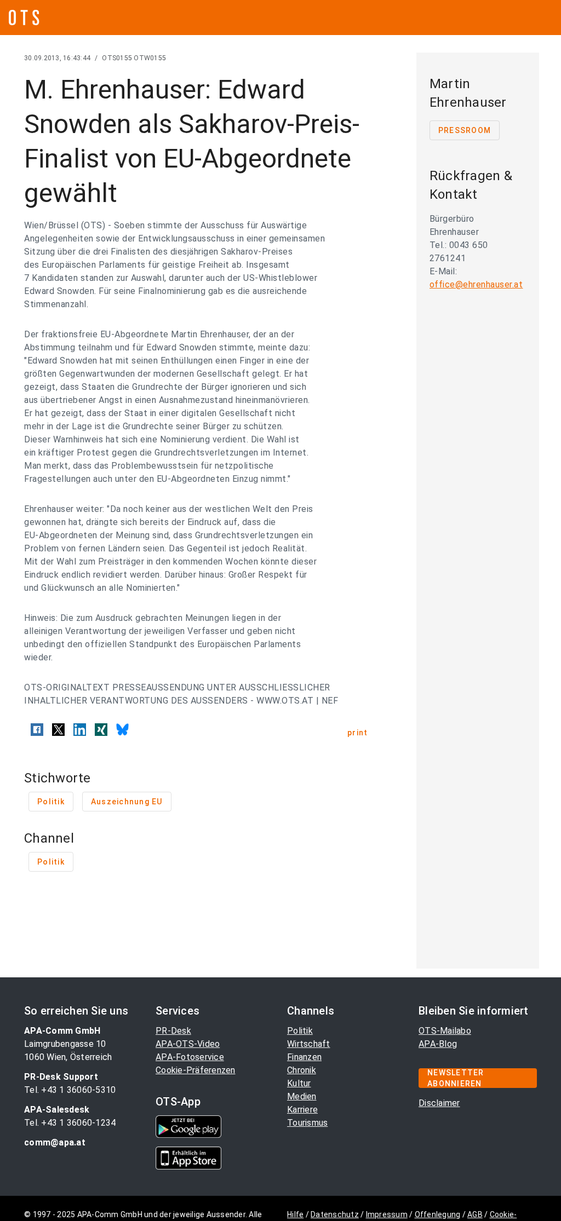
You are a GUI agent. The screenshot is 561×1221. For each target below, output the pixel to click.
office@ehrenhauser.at (476, 284)
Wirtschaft (308, 1044)
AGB (475, 1214)
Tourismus (307, 1123)
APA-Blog (438, 1044)
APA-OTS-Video (188, 1044)
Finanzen (304, 1057)
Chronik (301, 1070)
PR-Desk (173, 1031)
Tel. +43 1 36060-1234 (70, 1123)
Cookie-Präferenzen (196, 1070)
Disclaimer (439, 1103)
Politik (300, 1031)
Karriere (302, 1109)
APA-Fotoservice (190, 1057)
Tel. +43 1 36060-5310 (70, 1090)
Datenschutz (335, 1214)
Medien (302, 1096)
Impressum (387, 1214)
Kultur (299, 1083)
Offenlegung (438, 1214)
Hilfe (295, 1214)
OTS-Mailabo (445, 1031)
